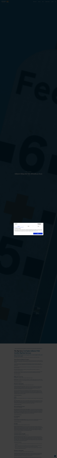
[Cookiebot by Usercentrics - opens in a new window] (38, 224)
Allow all (38, 233)
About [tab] (38, 226)
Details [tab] (28, 226)
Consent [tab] (19, 226)
